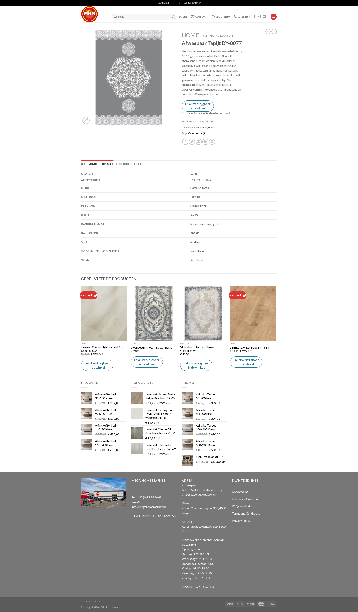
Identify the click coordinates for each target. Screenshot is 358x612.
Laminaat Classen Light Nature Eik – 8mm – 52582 (102, 349)
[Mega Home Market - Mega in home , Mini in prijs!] (94, 14)
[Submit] (173, 17)
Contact (98, 601)
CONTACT (163, 2)
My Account (240, 491)
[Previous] (81, 329)
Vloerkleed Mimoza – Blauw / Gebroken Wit (197, 349)
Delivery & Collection (245, 499)
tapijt (202, 133)
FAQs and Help (242, 506)
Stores (85, 601)
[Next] (276, 329)
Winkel (212, 127)
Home (190, 35)
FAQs (177, 2)
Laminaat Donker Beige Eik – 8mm (250, 347)
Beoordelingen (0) (128, 164)
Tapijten (208, 36)
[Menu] (274, 17)
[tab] (97, 164)
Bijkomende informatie (97, 164)
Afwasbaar (225, 36)
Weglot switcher (192, 2)
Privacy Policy (241, 520)
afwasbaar (193, 133)
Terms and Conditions (246, 513)
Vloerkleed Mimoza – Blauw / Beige (151, 347)
